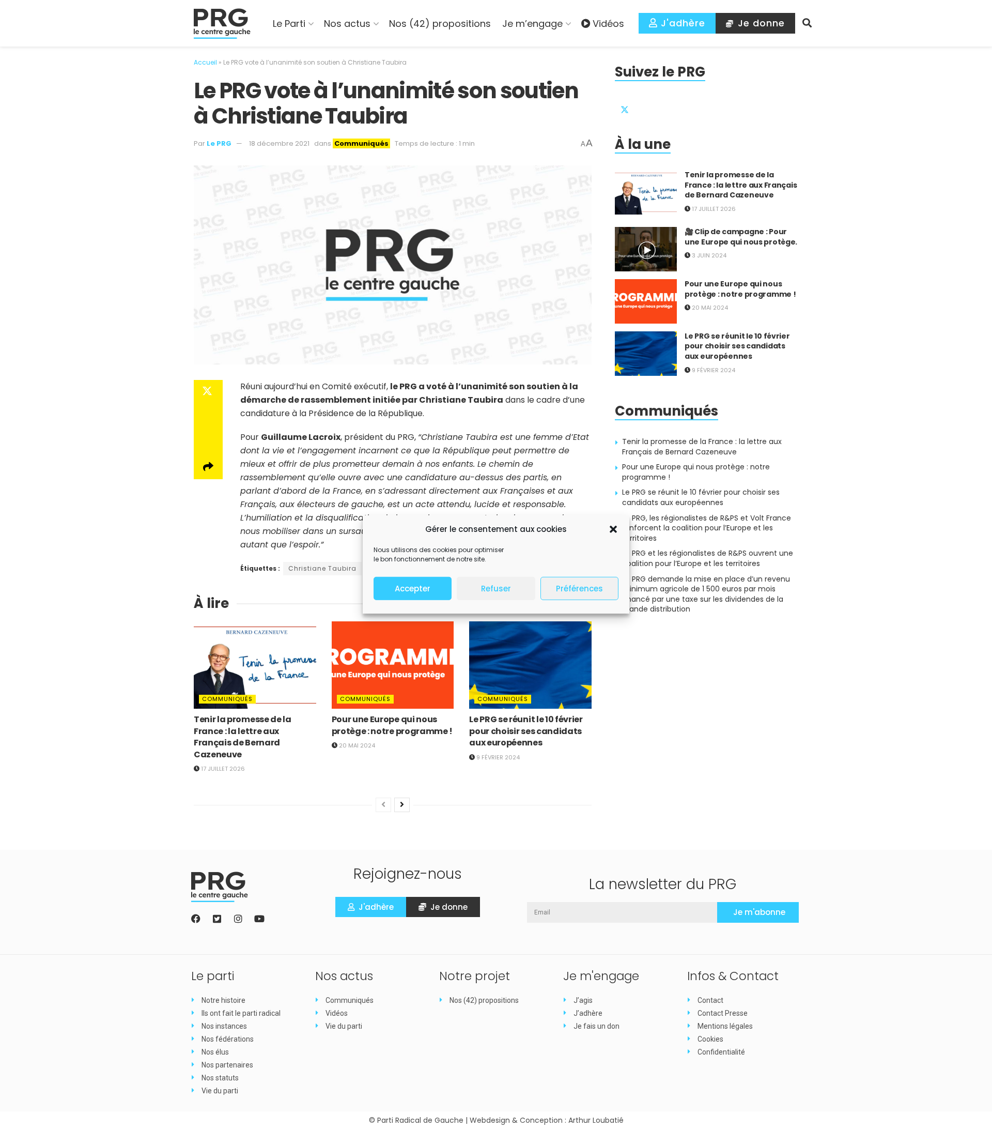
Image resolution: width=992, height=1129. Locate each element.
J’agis (583, 1000)
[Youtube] (259, 918)
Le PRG (219, 143)
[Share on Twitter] (208, 392)
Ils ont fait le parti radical (241, 1013)
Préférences (579, 588)
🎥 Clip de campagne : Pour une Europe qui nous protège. (741, 236)
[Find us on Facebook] (649, 107)
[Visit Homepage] (222, 23)
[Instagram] (238, 918)
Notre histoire (223, 1000)
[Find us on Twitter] (624, 107)
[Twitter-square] (217, 918)
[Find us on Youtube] (699, 107)
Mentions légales (725, 1026)
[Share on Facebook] (208, 417)
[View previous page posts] (383, 805)
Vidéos (608, 23)
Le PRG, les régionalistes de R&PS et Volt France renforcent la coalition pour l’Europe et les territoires (706, 528)
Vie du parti (220, 1091)
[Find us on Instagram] (674, 107)
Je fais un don (596, 1026)
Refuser (496, 588)
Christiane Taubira (322, 568)
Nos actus (347, 23)
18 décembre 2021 (279, 143)
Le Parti (289, 23)
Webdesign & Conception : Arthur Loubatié (547, 1120)
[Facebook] (196, 918)
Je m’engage (532, 23)
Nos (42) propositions (440, 23)
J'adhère (681, 23)
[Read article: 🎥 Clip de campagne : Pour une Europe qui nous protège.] (646, 249)
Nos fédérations (228, 1039)
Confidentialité (721, 1052)
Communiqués (361, 143)
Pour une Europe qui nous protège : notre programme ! (392, 725)
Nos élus (215, 1052)
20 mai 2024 (356, 745)
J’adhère (588, 1013)
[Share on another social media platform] (208, 466)
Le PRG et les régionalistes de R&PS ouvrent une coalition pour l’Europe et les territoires (707, 558)
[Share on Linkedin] (208, 442)
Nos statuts (220, 1078)
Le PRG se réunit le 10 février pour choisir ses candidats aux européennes (525, 731)
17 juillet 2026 (222, 769)
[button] (613, 529)
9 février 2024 (497, 757)
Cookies (710, 1039)
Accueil (205, 62)
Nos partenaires (227, 1065)
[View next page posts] (402, 805)
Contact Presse (723, 1013)
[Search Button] (807, 23)
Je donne (760, 23)
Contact (710, 1000)
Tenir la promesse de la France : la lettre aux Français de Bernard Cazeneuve (242, 736)
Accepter (412, 588)
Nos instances (224, 1026)
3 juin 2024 (708, 255)
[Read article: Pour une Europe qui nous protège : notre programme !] (393, 665)
